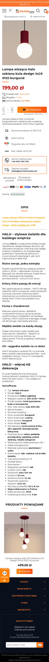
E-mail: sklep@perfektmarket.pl (24, 637)
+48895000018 (38, 17)
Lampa (9, 243)
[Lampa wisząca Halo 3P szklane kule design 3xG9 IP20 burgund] (24, 532)
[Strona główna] (24, 10)
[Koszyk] (45, 10)
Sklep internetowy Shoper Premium (25, 660)
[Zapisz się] (39, 645)
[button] (3, 10)
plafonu (6, 271)
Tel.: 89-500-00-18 (24, 635)
